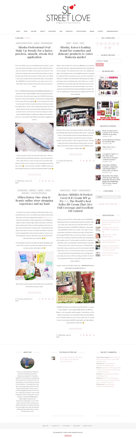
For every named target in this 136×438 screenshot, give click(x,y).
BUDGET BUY (69, 31)
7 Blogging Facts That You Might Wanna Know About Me (110, 229)
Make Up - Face (65, 190)
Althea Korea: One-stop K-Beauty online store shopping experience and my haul (34, 200)
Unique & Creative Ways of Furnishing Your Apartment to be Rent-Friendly (110, 248)
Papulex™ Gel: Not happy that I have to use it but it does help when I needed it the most (108, 370)
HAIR (61, 31)
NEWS (25, 31)
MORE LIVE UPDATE (108, 204)
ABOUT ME (45, 425)
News (82, 43)
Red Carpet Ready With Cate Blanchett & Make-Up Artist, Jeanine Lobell (111, 222)
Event (69, 43)
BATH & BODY (52, 31)
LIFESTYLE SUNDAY (81, 31)
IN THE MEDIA (66, 425)
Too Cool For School (38, 193)
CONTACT (100, 31)
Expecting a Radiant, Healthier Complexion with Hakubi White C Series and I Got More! (110, 167)
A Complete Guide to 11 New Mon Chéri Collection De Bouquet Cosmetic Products (111, 156)
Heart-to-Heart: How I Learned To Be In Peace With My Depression (111, 132)
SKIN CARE (33, 31)
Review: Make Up (47, 43)
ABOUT (18, 31)
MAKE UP (42, 31)
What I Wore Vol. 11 (109, 147)
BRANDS (92, 31)
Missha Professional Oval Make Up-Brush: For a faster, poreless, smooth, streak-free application (34, 52)
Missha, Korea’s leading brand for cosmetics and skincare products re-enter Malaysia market (75, 52)
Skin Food (25, 193)
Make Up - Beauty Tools (24, 43)
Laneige (40, 190)
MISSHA (37, 43)
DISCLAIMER (76, 425)
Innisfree (33, 190)
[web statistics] (68, 436)
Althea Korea (22, 190)
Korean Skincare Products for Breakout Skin (112, 141)
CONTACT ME (55, 425)
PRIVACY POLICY (87, 425)
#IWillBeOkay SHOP (112, 31)
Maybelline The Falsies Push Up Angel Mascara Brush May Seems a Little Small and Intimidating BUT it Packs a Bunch (111, 179)
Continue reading (34, 174)
